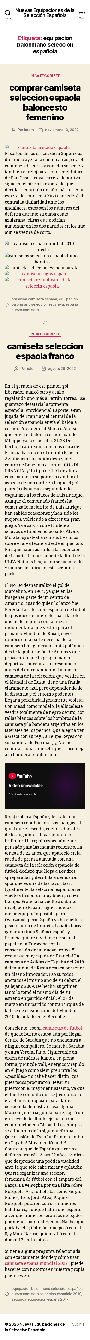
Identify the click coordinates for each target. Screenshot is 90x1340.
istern (29, 129)
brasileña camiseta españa (34, 299)
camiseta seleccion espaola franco (45, 351)
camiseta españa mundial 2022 (36, 1263)
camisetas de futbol (62, 1028)
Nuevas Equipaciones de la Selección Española (44, 13)
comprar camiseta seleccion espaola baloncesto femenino (44, 102)
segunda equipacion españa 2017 (40, 1299)
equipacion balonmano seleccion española (48, 1288)
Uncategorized (45, 76)
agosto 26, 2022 (62, 368)
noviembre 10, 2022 (61, 129)
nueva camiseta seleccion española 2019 (46, 1293)
